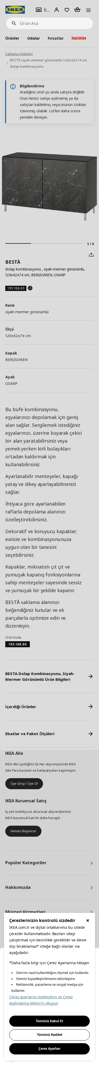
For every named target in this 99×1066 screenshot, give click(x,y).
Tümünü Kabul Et (49, 1021)
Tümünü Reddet (49, 1034)
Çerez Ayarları (49, 1048)
